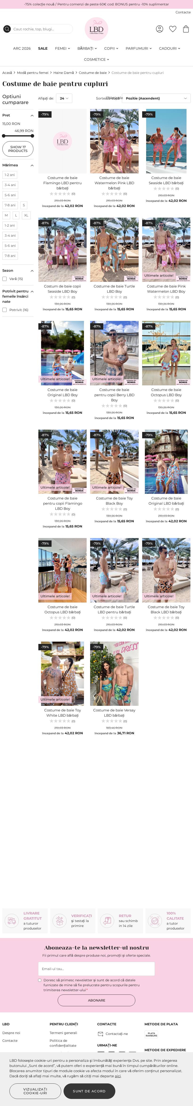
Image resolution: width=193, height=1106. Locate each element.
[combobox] (37, 29)
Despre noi (11, 1033)
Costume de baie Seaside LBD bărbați (166, 180)
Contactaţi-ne (117, 1034)
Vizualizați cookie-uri (35, 1091)
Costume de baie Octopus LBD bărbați (62, 609)
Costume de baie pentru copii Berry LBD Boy (114, 394)
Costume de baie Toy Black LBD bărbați (166, 609)
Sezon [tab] (7, 270)
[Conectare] (159, 29)
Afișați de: (46, 98)
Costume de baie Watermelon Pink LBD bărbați (114, 183)
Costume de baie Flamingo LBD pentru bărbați (62, 183)
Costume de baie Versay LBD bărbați (114, 713)
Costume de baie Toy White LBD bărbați (62, 713)
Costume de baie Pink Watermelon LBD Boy (166, 289)
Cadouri (168, 48)
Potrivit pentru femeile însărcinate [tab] (15, 296)
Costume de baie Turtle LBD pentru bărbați (114, 609)
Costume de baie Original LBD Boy (63, 392)
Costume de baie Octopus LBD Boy (166, 392)
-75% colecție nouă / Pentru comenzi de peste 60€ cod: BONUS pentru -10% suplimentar (96, 4)
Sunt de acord (89, 1091)
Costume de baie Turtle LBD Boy (114, 289)
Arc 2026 (22, 48)
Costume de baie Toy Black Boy (114, 501)
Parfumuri (137, 48)
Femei (61, 48)
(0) (73, 194)
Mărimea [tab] (10, 165)
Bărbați (85, 48)
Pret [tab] (6, 115)
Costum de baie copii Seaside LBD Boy (62, 289)
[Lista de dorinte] (172, 29)
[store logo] (97, 29)
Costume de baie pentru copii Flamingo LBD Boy (62, 503)
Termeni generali (63, 1033)
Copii (109, 48)
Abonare (96, 1000)
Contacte (183, 12)
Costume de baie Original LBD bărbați (166, 501)
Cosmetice (95, 59)
